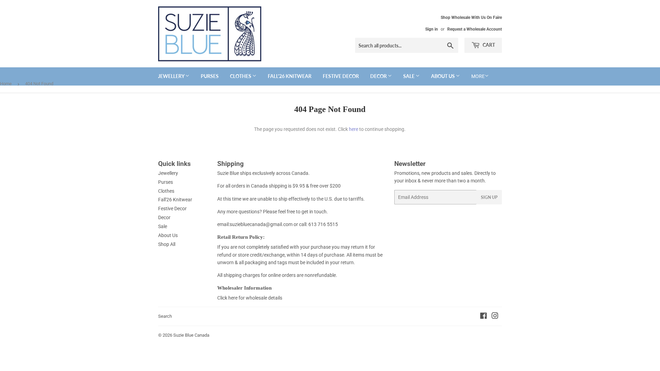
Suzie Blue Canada (191, 335)
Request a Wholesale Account (474, 29)
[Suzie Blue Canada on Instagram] (495, 316)
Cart (488, 45)
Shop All (166, 244)
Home (6, 83)
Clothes (241, 76)
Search (165, 316)
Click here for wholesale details (249, 298)
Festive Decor (341, 76)
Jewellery (171, 76)
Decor (379, 76)
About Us (443, 76)
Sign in (431, 29)
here (353, 129)
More (478, 76)
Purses (210, 76)
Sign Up (489, 197)
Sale (409, 76)
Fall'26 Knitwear (289, 76)
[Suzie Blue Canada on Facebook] (483, 316)
